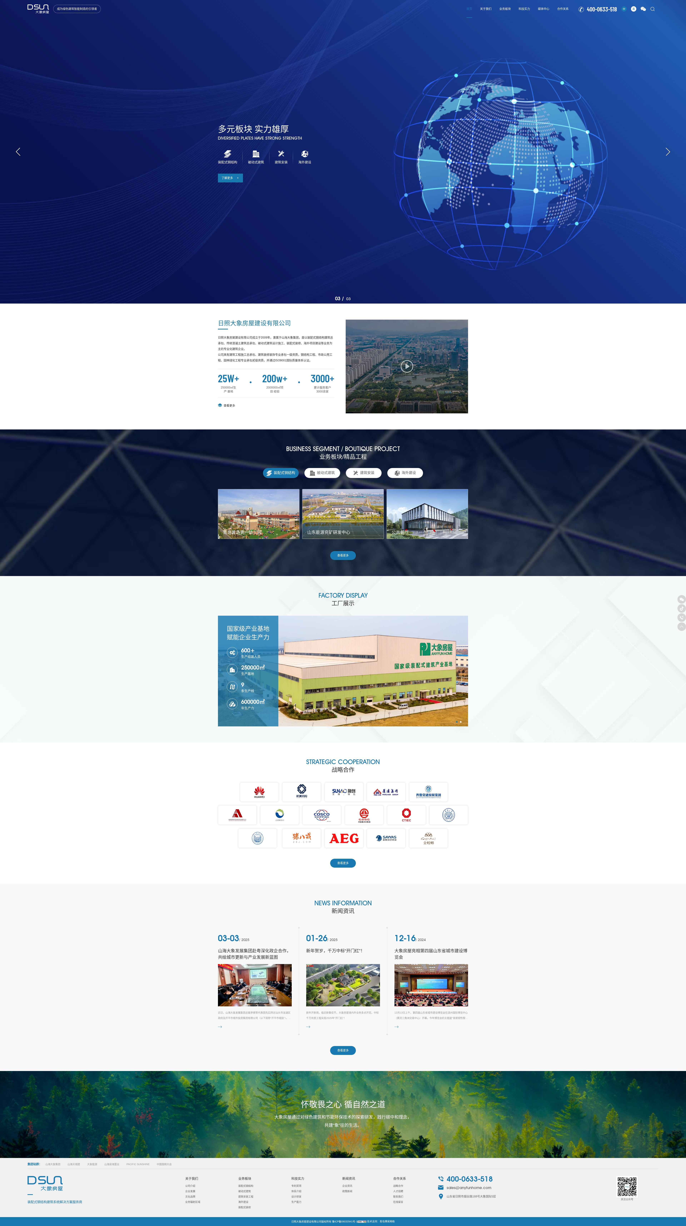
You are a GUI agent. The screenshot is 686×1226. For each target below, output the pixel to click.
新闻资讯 (348, 1178)
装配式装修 (244, 1207)
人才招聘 (398, 1191)
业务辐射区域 (192, 1201)
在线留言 (398, 1201)
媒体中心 (543, 8)
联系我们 (398, 1196)
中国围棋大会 (164, 1164)
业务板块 (505, 8)
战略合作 (398, 1185)
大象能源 (92, 1164)
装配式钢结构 (245, 1185)
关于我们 (485, 8)
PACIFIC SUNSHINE (138, 1164)
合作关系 (563, 8)
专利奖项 (296, 1185)
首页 (469, 8)
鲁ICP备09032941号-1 (344, 1221)
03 (337, 298)
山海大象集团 (52, 1164)
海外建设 (243, 1201)
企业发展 (190, 1191)
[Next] (667, 151)
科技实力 (524, 8)
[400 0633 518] (681, 617)
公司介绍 (190, 1185)
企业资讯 (347, 1185)
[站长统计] (361, 1221)
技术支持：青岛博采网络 (381, 1221)
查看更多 (229, 405)
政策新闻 (347, 1191)
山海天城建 (74, 1164)
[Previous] (18, 151)
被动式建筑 (244, 1191)
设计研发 (296, 1196)
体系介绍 (296, 1191)
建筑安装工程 (245, 1196)
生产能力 (296, 1201)
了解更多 (227, 178)
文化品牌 (190, 1196)
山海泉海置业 (111, 1164)
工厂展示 (343, 603)
